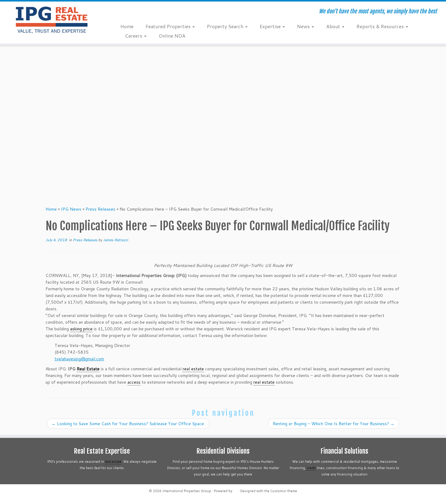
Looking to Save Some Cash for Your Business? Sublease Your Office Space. (128, 424)
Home (126, 26)
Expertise (271, 26)
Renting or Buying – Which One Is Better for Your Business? (333, 424)
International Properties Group (186, 490)
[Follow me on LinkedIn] (157, 12)
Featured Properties (169, 26)
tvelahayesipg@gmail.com (79, 359)
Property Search (226, 26)
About (333, 26)
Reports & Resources (380, 26)
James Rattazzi (115, 239)
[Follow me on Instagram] (149, 12)
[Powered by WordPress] (235, 490)
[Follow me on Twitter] (133, 12)
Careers (134, 35)
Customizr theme (283, 490)
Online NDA (172, 35)
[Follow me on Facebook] (141, 12)
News (304, 26)
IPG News (71, 209)
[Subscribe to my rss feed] (124, 12)
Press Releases (100, 209)
